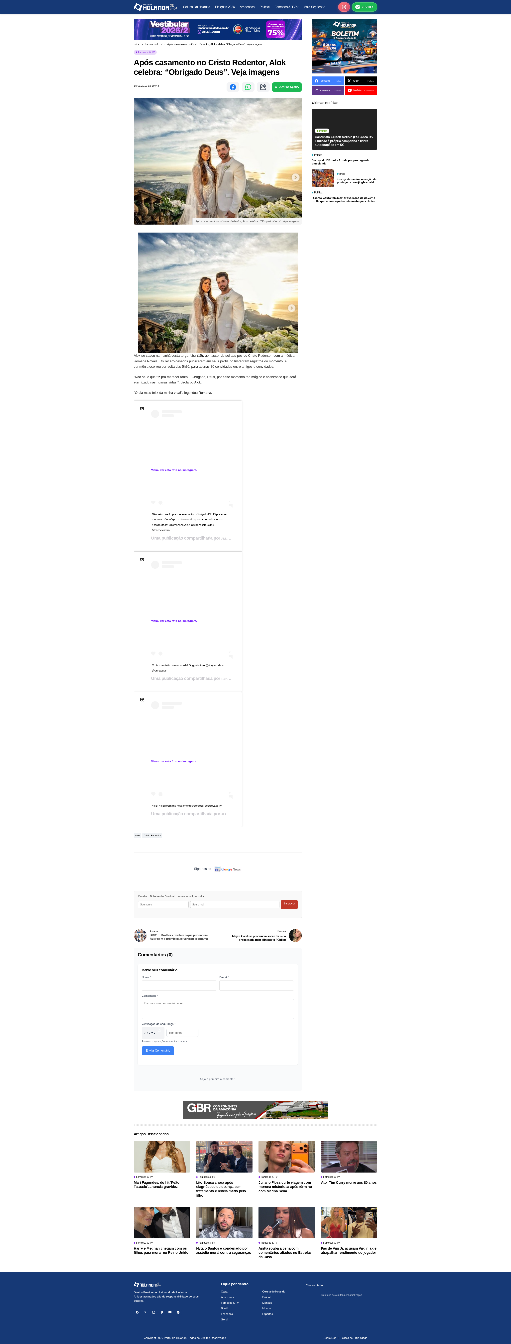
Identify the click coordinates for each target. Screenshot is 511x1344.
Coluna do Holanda (273, 1291)
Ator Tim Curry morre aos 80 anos (349, 1183)
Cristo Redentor (152, 835)
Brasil (224, 1308)
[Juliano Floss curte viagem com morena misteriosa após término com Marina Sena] (286, 1157)
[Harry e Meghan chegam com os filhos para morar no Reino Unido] (162, 1222)
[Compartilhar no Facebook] (233, 87)
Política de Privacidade (354, 1337)
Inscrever (289, 903)
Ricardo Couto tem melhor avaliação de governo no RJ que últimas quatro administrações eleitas (343, 199)
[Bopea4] (155, 7)
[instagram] (153, 1312)
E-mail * (224, 977)
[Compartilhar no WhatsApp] (248, 87)
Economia (227, 1313)
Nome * (146, 977)
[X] (145, 1312)
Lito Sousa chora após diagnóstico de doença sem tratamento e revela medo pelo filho (221, 1189)
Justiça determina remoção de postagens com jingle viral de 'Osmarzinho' (356, 180)
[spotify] (178, 1312)
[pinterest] (161, 1312)
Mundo (266, 1308)
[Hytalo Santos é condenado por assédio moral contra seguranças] (224, 1222)
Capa (224, 1291)
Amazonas (227, 1297)
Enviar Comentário (158, 1050)
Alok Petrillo (228, 814)
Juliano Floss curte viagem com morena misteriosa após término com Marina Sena (285, 1187)
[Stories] (344, 7)
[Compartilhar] (263, 87)
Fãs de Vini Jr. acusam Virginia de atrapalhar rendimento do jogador (348, 1250)
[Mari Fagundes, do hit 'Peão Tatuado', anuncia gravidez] (162, 1157)
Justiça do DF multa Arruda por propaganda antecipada (340, 162)
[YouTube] (169, 1312)
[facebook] (137, 1312)
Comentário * (150, 995)
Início (137, 44)
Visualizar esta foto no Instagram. (174, 469)
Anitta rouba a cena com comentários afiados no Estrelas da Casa (285, 1252)
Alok (224, 538)
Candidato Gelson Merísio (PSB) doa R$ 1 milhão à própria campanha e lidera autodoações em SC (344, 140)
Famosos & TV (153, 44)
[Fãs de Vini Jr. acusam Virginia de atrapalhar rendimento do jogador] (349, 1222)
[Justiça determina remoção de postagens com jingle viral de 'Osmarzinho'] (323, 178)
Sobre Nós (330, 1337)
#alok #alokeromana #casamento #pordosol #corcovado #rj (187, 805)
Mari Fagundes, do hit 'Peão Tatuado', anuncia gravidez (156, 1185)
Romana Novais (231, 678)
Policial (266, 1297)
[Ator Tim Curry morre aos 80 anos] (349, 1157)
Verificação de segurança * (158, 1023)
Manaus (267, 1302)
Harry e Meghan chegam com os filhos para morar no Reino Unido (161, 1250)
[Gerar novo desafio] (159, 1033)
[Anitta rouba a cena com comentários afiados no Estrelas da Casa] (286, 1222)
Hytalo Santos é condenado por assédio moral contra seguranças (223, 1250)
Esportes (267, 1313)
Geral (224, 1319)
